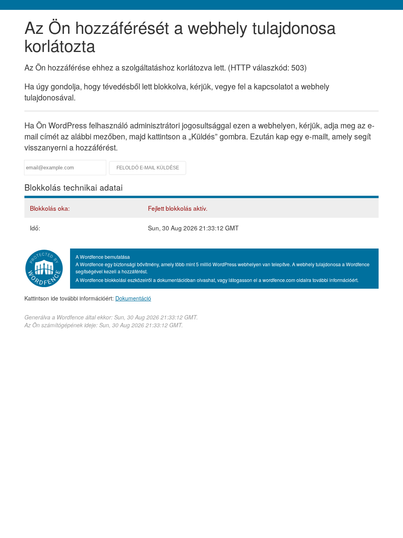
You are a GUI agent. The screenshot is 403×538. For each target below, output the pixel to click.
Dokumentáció (133, 298)
